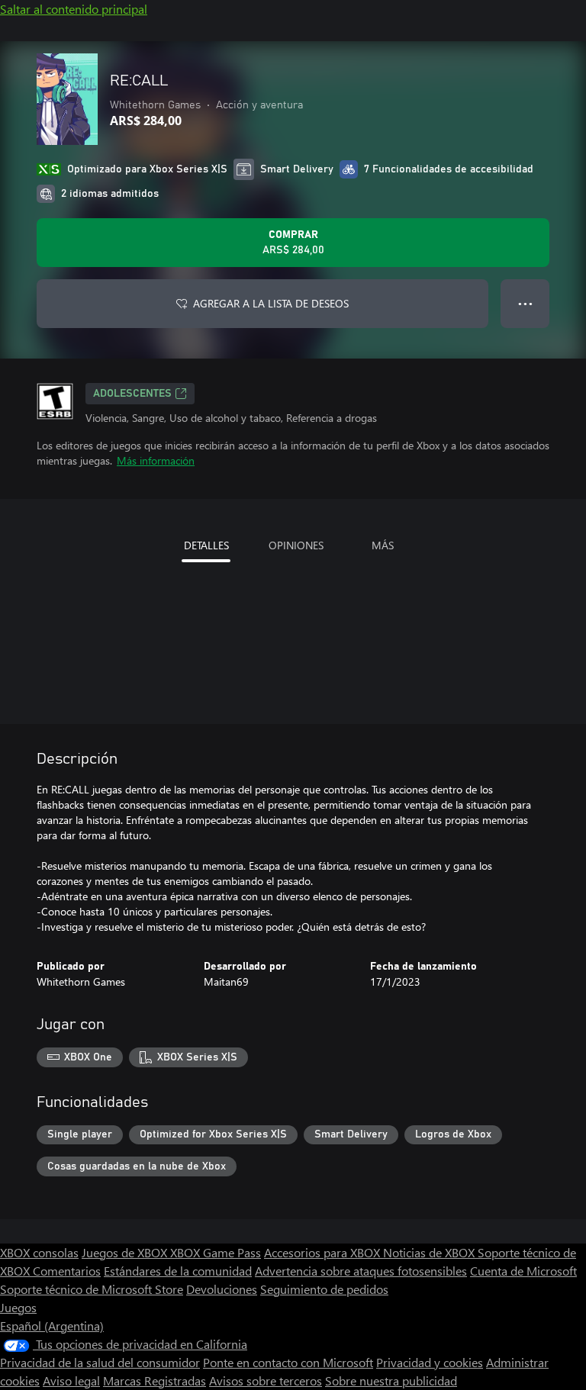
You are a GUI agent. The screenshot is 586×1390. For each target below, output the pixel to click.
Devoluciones (221, 1289)
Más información (156, 460)
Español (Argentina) (52, 1326)
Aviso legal (71, 1380)
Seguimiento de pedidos (324, 1289)
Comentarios (67, 1271)
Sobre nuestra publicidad (391, 1380)
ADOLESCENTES (132, 393)
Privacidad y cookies (429, 1362)
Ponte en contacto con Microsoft (288, 1362)
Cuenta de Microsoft (523, 1271)
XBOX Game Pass (215, 1252)
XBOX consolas (39, 1252)
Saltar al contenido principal (73, 9)
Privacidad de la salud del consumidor (100, 1362)
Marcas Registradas (154, 1380)
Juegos (18, 1307)
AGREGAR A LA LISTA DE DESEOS (271, 303)
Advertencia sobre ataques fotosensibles (361, 1271)
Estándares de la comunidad (178, 1271)
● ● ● (525, 303)
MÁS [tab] (383, 545)
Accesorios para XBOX (323, 1252)
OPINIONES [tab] (296, 545)
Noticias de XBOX (430, 1252)
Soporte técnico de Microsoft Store (91, 1289)
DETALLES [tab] (206, 545)
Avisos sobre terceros (265, 1380)
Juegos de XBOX (126, 1252)
